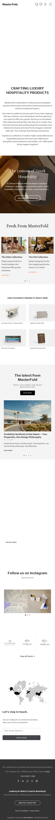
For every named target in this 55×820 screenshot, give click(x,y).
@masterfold (27, 577)
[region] (27, 799)
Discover (6, 275)
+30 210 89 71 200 (27, 776)
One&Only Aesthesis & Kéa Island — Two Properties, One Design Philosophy (25, 435)
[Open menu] (50, 4)
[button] (25, 615)
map (47, 771)
